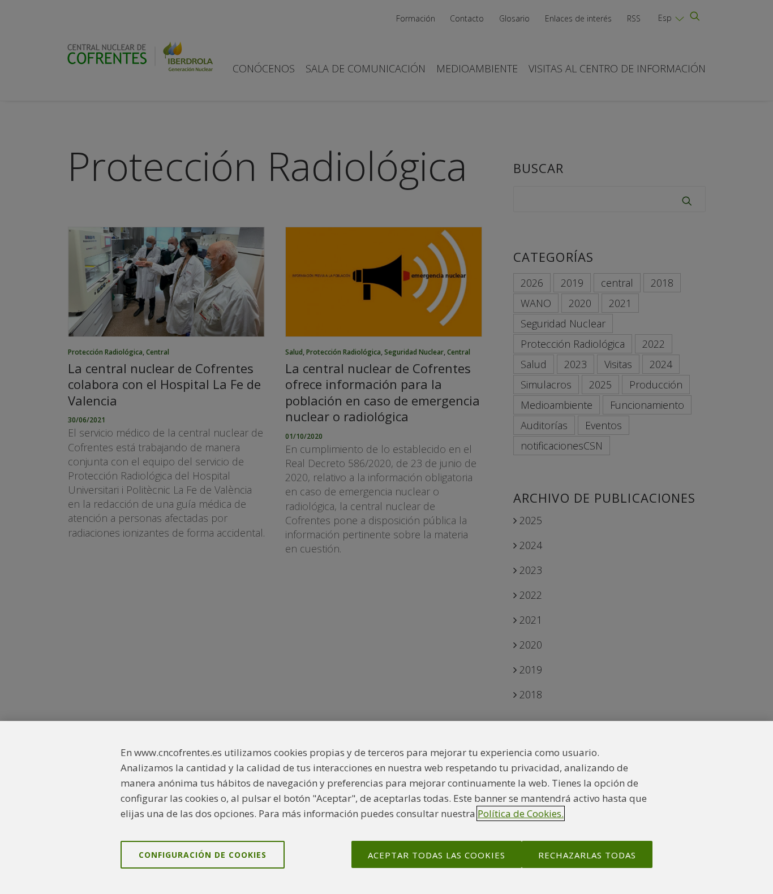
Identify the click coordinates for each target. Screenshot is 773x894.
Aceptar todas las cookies (436, 854)
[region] (386, 807)
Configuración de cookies (203, 854)
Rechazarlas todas (587, 854)
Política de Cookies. (521, 813)
